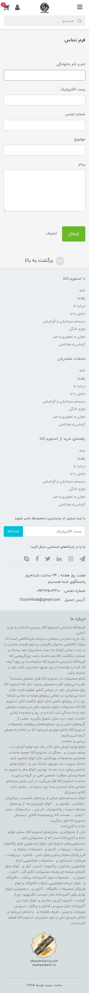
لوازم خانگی (77, 329)
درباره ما (79, 306)
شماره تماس (75, 114)
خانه (82, 290)
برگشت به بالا (39, 260)
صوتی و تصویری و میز (69, 336)
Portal (31, 985)
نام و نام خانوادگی (71, 64)
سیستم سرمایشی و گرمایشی (64, 321)
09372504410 (48, 591)
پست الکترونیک (72, 89)
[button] (9, 7)
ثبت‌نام (13, 531)
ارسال (73, 233)
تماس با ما (77, 313)
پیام (82, 164)
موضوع (79, 139)
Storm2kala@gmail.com (40, 599)
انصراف (51, 233)
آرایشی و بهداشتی (72, 344)
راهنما (81, 298)
